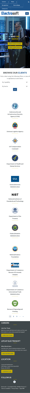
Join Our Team (7, 335)
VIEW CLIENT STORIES (15, 43)
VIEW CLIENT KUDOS (15, 47)
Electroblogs (16, 5)
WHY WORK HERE (7, 353)
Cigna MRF (22, 388)
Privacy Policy (15, 388)
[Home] (10, 13)
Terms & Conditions (5, 388)
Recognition (5, 5)
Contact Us (5, 8)
